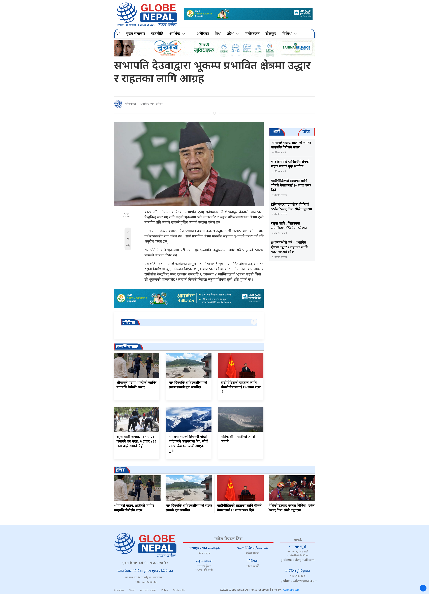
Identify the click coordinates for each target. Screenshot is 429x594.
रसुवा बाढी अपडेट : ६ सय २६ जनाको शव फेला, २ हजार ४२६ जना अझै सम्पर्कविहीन (136, 442)
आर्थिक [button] (174, 34)
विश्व (218, 34)
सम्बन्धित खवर (127, 347)
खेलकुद (270, 34)
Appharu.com (291, 590)
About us (119, 590)
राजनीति (157, 34)
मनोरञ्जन (252, 34)
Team (132, 590)
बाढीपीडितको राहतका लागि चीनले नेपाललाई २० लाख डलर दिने (241, 387)
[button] (423, 588)
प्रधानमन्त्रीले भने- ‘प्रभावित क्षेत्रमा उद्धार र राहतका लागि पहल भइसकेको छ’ (289, 247)
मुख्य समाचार (135, 34)
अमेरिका (203, 34)
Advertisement (148, 590)
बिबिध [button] (287, 34)
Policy (164, 590)
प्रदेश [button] (230, 34)
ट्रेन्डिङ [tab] (306, 132)
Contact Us (179, 590)
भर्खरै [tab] (276, 132)
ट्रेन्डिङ (120, 470)
